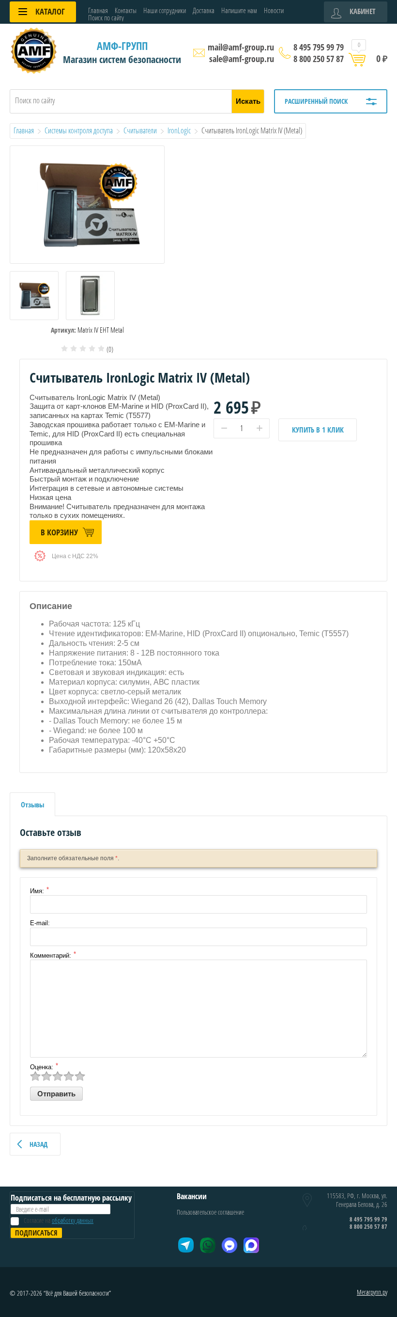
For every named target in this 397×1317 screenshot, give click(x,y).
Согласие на (58, 1220)
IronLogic (179, 130)
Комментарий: (50, 955)
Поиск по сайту (106, 17)
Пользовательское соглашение (210, 1212)
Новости (274, 10)
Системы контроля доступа (79, 130)
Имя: (37, 891)
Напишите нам (239, 10)
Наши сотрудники (164, 10)
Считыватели (140, 130)
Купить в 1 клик (318, 429)
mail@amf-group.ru (241, 47)
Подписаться (36, 1232)
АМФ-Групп (122, 45)
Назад (38, 1144)
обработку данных (72, 1220)
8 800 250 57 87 (318, 58)
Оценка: (41, 1067)
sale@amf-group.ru (241, 58)
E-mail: (40, 923)
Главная (98, 10)
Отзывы (32, 804)
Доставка (203, 10)
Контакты (126, 10)
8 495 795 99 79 (318, 47)
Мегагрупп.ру (372, 1292)
